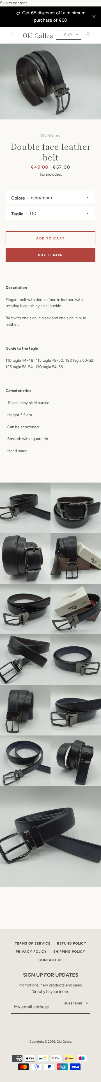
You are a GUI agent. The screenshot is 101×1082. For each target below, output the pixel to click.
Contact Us (50, 960)
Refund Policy (71, 943)
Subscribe (73, 1003)
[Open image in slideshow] (50, 81)
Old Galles (38, 35)
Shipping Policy (69, 952)
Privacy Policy (31, 952)
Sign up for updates (50, 975)
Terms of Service (32, 943)
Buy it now (50, 255)
